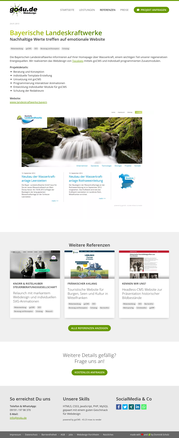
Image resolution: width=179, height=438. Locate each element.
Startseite (67, 10)
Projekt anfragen (153, 10)
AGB (63, 434)
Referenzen (107, 10)
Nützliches (108, 434)
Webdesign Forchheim (88, 434)
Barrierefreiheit (49, 434)
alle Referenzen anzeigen (89, 328)
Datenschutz (31, 434)
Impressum (15, 434)
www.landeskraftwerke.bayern (28, 102)
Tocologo (77, 61)
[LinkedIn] (137, 407)
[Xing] (131, 407)
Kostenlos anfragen (90, 372)
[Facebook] (118, 407)
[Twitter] (125, 407)
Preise (124, 10)
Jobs (71, 434)
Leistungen (87, 10)
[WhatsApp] (144, 407)
